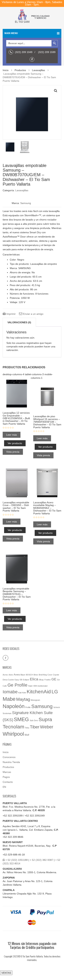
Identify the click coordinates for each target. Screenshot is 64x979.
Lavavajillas (38, 70)
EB (21, 680)
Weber (46, 726)
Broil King (43, 675)
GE (53, 679)
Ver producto (15, 443)
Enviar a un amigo (32, 313)
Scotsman (7, 713)
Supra (45, 719)
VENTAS (6, 972)
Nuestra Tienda (11, 762)
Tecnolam (13, 726)
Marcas (7, 772)
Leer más (11, 434)
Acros (5, 675)
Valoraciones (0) (19, 322)
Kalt (20, 693)
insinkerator (43, 686)
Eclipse (26, 680)
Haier (30, 686)
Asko (11, 675)
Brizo (36, 675)
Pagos (6, 777)
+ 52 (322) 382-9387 (41, 859)
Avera (17, 674)
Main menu (11, 33)
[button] (55, 91)
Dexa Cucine (8, 680)
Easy (17, 680)
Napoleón (14, 706)
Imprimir (11, 313)
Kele (24, 693)
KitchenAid (39, 691)
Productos (20, 70)
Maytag (23, 699)
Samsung (25, 203)
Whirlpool (13, 734)
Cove (49, 675)
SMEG (21, 719)
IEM (35, 686)
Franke (47, 680)
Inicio (6, 70)
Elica (34, 679)
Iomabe (10, 691)
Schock (56, 707)
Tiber (34, 727)
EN (4, 786)
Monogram (35, 700)
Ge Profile (17, 684)
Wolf (27, 735)
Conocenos (9, 757)
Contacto (8, 782)
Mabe (9, 699)
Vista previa (12, 451)
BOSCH (29, 675)
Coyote (56, 675)
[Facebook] (33, 59)
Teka (27, 728)
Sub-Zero (34, 720)
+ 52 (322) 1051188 (17, 859)
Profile (28, 707)
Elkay (41, 680)
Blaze (22, 675)
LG (55, 691)
